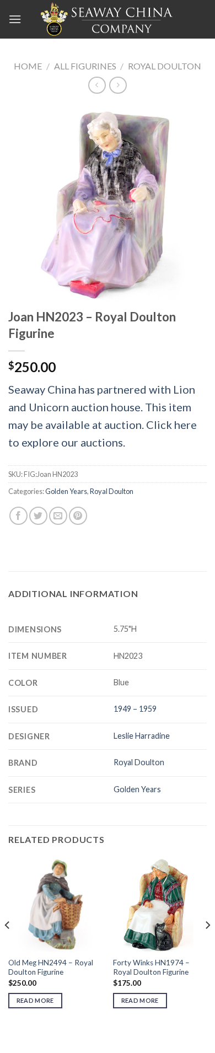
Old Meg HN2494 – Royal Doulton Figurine (50, 967)
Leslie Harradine (142, 735)
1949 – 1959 (135, 708)
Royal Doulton (164, 66)
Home (28, 66)
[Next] (207, 947)
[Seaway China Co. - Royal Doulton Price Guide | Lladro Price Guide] (107, 19)
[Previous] (7, 947)
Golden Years (66, 491)
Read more (35, 1000)
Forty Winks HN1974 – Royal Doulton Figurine (151, 967)
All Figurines (85, 66)
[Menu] (15, 19)
